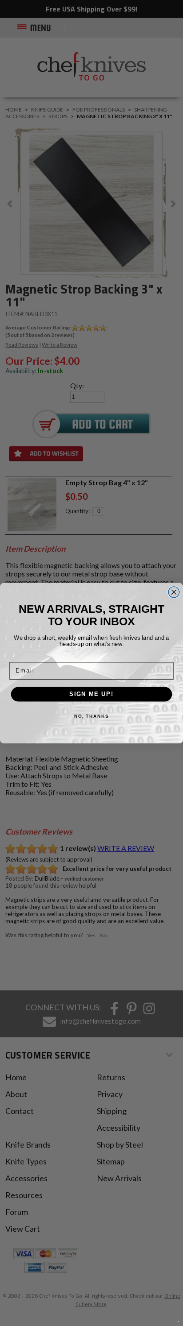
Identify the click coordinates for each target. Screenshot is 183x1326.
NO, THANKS (91, 716)
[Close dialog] (173, 591)
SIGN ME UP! (91, 694)
